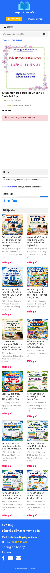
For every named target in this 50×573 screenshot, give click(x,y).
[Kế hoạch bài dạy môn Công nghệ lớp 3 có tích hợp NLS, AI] (12, 431)
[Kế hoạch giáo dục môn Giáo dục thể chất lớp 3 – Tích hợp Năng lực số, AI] (37, 277)
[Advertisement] (25, 136)
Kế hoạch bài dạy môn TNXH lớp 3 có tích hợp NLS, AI (36, 446)
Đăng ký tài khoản (35, 19)
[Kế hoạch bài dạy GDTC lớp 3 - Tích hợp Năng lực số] (37, 329)
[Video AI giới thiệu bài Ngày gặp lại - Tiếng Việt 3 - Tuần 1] (12, 381)
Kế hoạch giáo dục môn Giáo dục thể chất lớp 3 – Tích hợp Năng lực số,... (37, 293)
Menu (10, 27)
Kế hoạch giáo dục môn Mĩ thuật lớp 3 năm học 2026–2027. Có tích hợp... (12, 293)
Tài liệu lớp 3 (17, 40)
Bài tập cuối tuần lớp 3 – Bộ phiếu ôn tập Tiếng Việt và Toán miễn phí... (12, 241)
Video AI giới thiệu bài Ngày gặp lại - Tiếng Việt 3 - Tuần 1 (12, 396)
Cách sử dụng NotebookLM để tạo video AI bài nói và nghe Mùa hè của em (12, 346)
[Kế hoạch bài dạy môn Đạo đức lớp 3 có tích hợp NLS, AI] (12, 480)
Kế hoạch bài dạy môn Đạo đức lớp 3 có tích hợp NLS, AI (11, 496)
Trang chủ (7, 40)
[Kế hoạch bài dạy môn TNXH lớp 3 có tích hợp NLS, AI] (37, 431)
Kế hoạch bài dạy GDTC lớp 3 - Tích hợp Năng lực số (35, 344)
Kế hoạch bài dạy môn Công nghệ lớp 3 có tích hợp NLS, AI (12, 446)
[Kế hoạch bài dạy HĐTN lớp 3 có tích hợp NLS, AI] (37, 381)
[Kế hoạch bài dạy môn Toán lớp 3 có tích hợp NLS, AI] (37, 480)
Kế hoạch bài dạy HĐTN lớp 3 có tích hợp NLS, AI (36, 396)
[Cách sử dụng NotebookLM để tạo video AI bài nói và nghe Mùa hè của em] (12, 329)
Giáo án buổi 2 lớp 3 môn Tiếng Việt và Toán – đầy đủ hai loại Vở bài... (37, 241)
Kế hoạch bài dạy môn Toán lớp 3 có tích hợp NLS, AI (36, 496)
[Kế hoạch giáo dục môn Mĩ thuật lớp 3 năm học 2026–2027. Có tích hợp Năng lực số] (12, 277)
